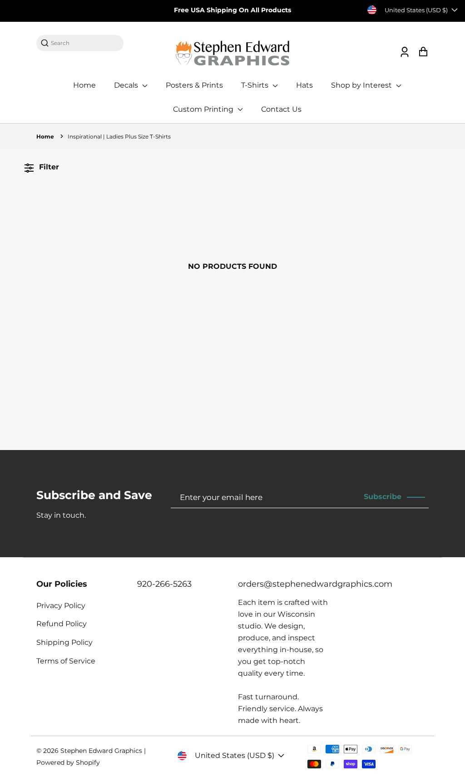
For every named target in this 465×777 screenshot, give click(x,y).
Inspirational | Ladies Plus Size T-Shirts (119, 136)
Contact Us (281, 109)
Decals (127, 85)
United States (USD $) (416, 10)
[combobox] (84, 43)
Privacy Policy (60, 605)
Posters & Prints (194, 85)
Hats (304, 85)
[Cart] (423, 52)
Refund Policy (61, 623)
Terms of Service (65, 661)
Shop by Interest (362, 85)
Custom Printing (204, 109)
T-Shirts (255, 85)
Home (84, 85)
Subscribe (382, 496)
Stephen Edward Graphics (101, 751)
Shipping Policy (64, 642)
